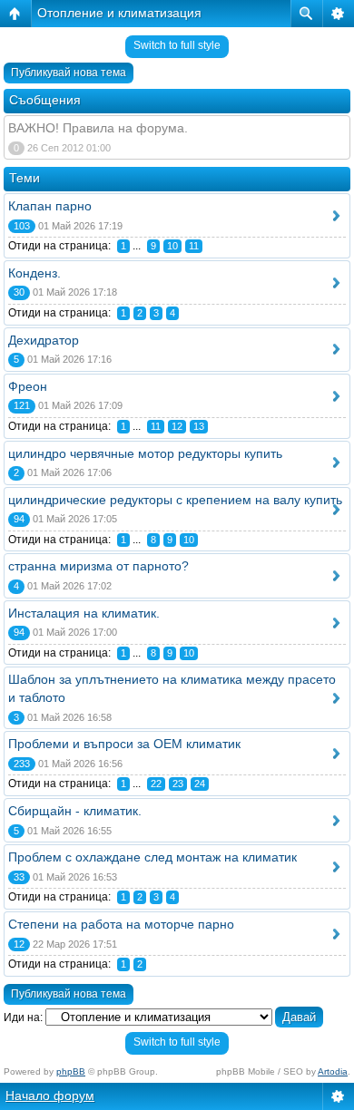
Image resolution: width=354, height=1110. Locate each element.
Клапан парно (50, 206)
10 (172, 245)
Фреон (27, 386)
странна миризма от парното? (98, 566)
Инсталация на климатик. (84, 613)
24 (199, 783)
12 (177, 426)
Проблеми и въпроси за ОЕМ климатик (124, 743)
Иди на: (23, 1017)
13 (198, 426)
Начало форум (49, 1095)
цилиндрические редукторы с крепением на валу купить (175, 499)
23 (177, 783)
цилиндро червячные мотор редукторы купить (145, 453)
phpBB (70, 1071)
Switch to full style (177, 45)
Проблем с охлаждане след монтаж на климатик (152, 857)
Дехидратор (43, 340)
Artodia (333, 1071)
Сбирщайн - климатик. (75, 810)
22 (156, 783)
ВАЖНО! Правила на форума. (98, 128)
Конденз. (34, 273)
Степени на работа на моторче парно (121, 924)
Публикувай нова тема (68, 72)
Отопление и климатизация (119, 12)
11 (194, 245)
